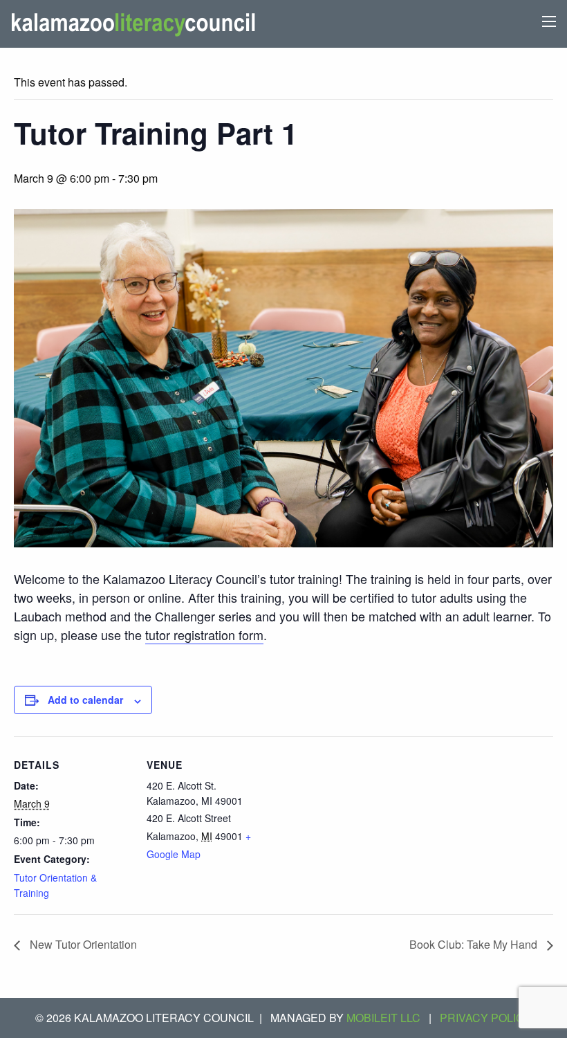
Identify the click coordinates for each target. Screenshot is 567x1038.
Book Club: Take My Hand (474, 944)
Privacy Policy (486, 1018)
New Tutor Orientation (82, 944)
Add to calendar (85, 700)
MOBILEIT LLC (383, 1018)
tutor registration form (204, 635)
